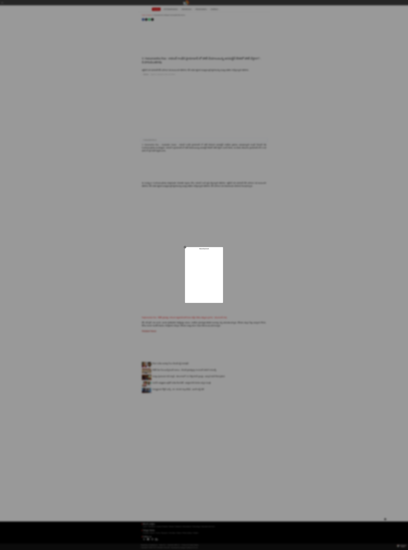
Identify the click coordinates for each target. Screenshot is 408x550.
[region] (204, 276)
